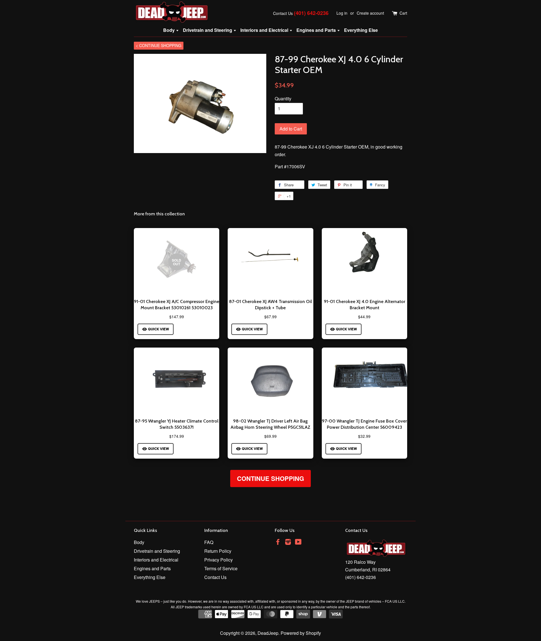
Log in (341, 13)
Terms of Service (221, 568)
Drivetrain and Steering (208, 30)
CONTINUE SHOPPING (270, 478)
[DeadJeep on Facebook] (278, 542)
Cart (403, 13)
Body (169, 30)
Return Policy (217, 551)
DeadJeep (268, 633)
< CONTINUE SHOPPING (158, 45)
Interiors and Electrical (264, 30)
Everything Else (361, 30)
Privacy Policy (218, 559)
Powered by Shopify (301, 633)
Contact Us (283, 13)
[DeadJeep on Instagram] (288, 542)
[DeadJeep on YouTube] (298, 542)
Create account (370, 13)
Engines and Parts (316, 30)
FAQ (208, 542)
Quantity (283, 98)
